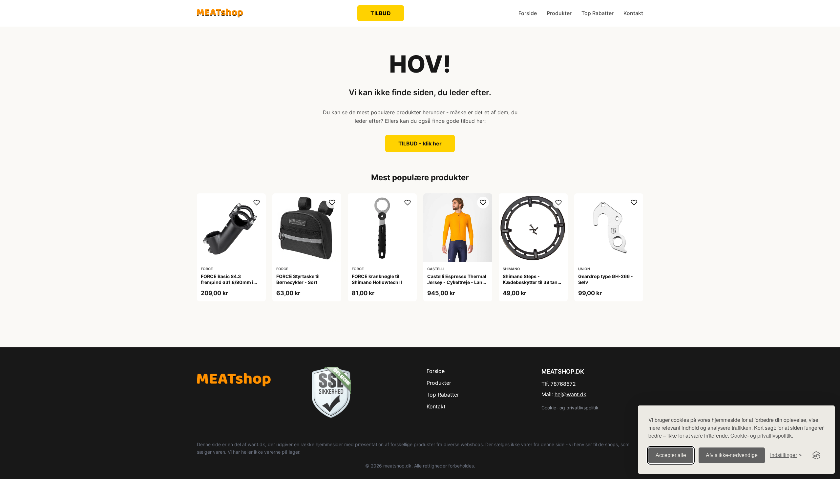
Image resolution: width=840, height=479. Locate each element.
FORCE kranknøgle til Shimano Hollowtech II (377, 279)
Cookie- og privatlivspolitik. (761, 435)
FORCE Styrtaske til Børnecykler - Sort (298, 279)
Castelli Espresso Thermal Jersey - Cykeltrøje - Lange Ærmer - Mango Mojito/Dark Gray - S (457, 285)
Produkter (559, 13)
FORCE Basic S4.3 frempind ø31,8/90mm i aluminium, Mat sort (227, 282)
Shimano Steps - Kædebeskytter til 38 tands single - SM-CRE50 (533, 282)
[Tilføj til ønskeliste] (256, 202)
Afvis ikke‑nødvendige (732, 455)
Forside (527, 13)
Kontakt (633, 13)
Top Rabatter (597, 13)
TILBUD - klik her (420, 143)
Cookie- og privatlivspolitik (569, 407)
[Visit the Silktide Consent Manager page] (816, 455)
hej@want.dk (570, 394)
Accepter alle (671, 455)
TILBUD (380, 13)
